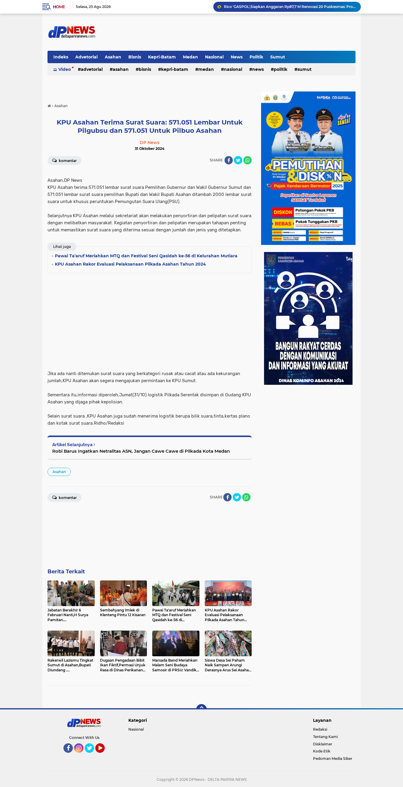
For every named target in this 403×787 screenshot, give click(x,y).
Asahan (113, 57)
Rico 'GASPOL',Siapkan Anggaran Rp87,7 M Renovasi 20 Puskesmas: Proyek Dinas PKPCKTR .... (290, 6)
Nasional (214, 57)
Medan (190, 57)
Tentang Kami (325, 736)
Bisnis (134, 57)
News (237, 57)
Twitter (92, 755)
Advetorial (86, 57)
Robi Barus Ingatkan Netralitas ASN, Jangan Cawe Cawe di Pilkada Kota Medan (141, 451)
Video (64, 69)
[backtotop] (201, 709)
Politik (256, 57)
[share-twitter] (238, 160)
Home (59, 6)
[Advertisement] (149, 320)
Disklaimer (322, 744)
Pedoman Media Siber (332, 758)
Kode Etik (321, 751)
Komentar (67, 160)
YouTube (104, 755)
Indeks (60, 57)
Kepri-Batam (162, 57)
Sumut (277, 57)
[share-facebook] (229, 160)
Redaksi (320, 729)
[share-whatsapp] (247, 160)
